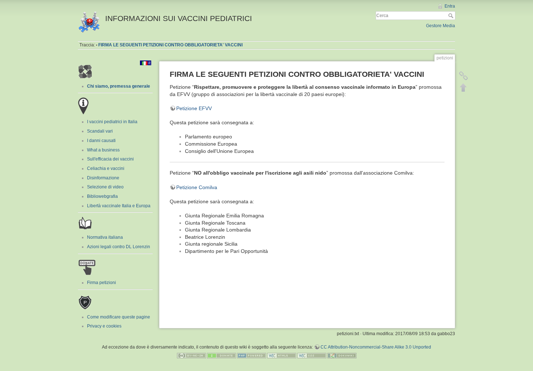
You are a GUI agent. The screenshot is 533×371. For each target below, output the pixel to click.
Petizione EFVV (194, 108)
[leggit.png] (85, 223)
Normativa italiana (105, 237)
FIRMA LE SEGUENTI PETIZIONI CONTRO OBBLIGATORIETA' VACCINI (170, 44)
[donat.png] (87, 266)
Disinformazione (103, 177)
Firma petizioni (101, 282)
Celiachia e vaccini (105, 168)
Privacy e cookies (104, 326)
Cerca (451, 15)
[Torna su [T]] (463, 87)
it (149, 63)
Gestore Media (440, 25)
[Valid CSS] (311, 355)
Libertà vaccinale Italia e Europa (118, 205)
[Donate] (221, 355)
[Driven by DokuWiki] (341, 355)
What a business (103, 150)
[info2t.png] (83, 105)
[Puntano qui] (463, 76)
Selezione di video (105, 186)
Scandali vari (100, 131)
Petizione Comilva (196, 187)
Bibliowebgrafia (102, 196)
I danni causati (101, 140)
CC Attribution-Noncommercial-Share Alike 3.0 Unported (376, 347)
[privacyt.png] (85, 301)
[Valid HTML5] (281, 355)
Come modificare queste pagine (118, 317)
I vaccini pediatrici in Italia (112, 121)
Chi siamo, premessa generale (118, 86)
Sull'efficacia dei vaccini (110, 159)
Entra (450, 6)
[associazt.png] (85, 71)
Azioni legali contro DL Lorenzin (118, 246)
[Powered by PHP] (251, 355)
